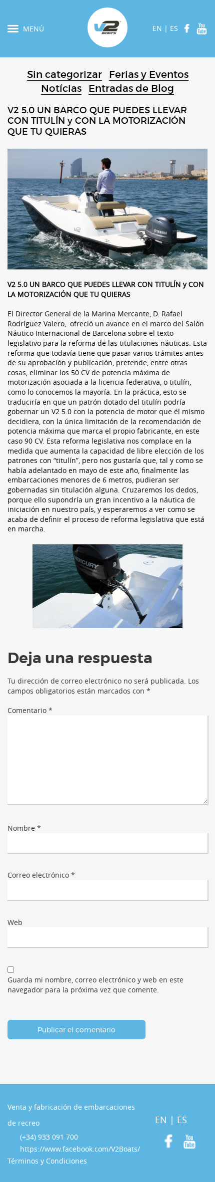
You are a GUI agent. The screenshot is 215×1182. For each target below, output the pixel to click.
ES (174, 28)
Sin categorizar (64, 74)
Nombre (24, 828)
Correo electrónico (41, 875)
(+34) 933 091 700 (49, 1137)
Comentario (30, 710)
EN (157, 28)
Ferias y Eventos (148, 74)
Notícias (61, 88)
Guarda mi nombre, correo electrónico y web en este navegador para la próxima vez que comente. (96, 984)
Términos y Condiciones (47, 1161)
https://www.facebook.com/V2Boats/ (80, 1149)
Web (15, 922)
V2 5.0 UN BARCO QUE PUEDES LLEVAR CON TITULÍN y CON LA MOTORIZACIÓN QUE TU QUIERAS (97, 121)
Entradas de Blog (131, 88)
